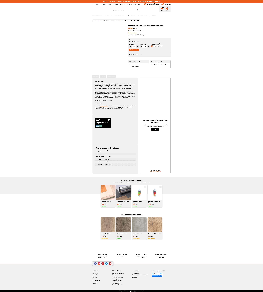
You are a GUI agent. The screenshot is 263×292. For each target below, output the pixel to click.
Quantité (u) (132, 44)
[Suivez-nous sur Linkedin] (106, 263)
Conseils (117, 4)
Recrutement (95, 281)
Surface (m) (143, 44)
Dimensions (132, 39)
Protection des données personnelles (140, 274)
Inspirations (111, 4)
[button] (124, 29)
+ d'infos (103, 76)
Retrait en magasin (116, 283)
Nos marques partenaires (117, 279)
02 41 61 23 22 (155, 129)
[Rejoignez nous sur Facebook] (95, 263)
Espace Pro (94, 274)
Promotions (95, 283)
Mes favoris (94, 276)
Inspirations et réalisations (117, 273)
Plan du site (134, 277)
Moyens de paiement (117, 280)
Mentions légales (135, 273)
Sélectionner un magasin (134, 66)
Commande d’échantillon (117, 284)
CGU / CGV (134, 276)
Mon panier (94, 277)
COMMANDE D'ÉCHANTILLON (153, 1)
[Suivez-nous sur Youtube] (110, 263)
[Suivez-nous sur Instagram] (99, 263)
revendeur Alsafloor (104, 105)
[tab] (95, 76)
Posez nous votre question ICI (155, 171)
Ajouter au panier (134, 49)
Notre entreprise (103, 4)
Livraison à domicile (116, 281)
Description (95, 76)
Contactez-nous (123, 4)
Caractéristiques (111, 76)
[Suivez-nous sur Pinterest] (102, 263)
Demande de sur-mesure (134, 4)
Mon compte (95, 273)
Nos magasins (95, 4)
